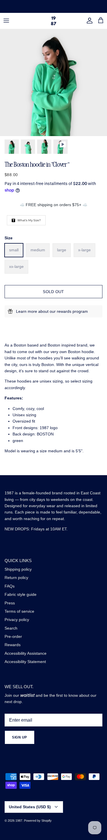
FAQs (10, 586)
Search (11, 628)
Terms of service (19, 611)
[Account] (88, 20)
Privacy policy (17, 619)
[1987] (53, 21)
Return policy (16, 577)
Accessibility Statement (25, 661)
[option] (53, 82)
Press (10, 603)
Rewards (13, 644)
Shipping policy (18, 569)
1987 (18, 820)
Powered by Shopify (38, 820)
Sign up (19, 737)
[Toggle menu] (6, 20)
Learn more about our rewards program (52, 311)
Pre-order (13, 636)
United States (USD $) (30, 807)
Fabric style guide (21, 594)
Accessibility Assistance (26, 653)
